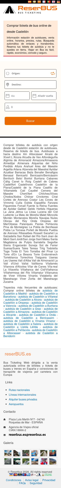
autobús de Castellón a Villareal (38, 296)
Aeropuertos (16, 404)
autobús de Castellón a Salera (22, 324)
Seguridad (36, 483)
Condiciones (13, 480)
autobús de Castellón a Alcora (23, 299)
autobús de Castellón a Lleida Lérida (30, 325)
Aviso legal (31, 480)
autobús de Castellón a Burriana (38, 306)
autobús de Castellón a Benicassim (28, 318)
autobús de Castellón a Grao (23, 309)
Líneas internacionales (22, 395)
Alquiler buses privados (23, 399)
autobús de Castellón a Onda (37, 315)
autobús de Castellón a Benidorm (30, 334)
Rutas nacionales (19, 390)
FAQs (22, 483)
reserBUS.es (18, 353)
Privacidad (48, 480)
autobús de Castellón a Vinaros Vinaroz (29, 321)
